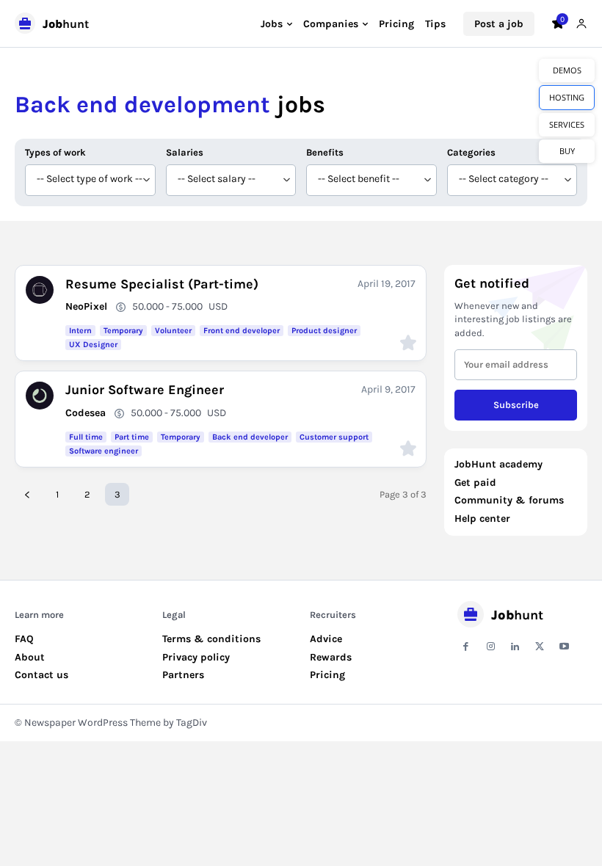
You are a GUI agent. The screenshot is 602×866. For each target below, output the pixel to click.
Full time (86, 437)
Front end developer (241, 330)
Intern (80, 330)
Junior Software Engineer (144, 390)
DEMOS (567, 70)
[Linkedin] (515, 646)
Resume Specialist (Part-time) (161, 284)
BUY (567, 150)
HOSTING (566, 97)
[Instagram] (490, 646)
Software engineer (103, 451)
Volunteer (173, 330)
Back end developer (250, 437)
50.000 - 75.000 (167, 306)
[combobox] (90, 180)
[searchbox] (90, 180)
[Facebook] (465, 646)
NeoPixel (86, 306)
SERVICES (566, 124)
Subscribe (516, 404)
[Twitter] (539, 646)
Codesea (85, 413)
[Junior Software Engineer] (40, 396)
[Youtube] (564, 646)
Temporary (123, 330)
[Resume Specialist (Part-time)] (40, 290)
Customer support (334, 437)
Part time (132, 437)
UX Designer (93, 344)
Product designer (324, 330)
